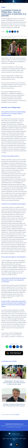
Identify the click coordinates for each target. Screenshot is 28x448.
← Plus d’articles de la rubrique (10, 414)
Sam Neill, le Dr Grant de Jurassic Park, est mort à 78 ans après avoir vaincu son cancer (14, 405)
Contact (14, 439)
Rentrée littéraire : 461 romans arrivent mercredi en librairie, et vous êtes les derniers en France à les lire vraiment (14, 382)
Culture (19, 4)
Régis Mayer (11, 36)
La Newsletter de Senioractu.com (14, 424)
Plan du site (9, 438)
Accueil (9, 4)
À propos (4, 438)
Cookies (24, 438)
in (17, 346)
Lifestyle (14, 4)
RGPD (20, 438)
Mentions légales (15, 438)
